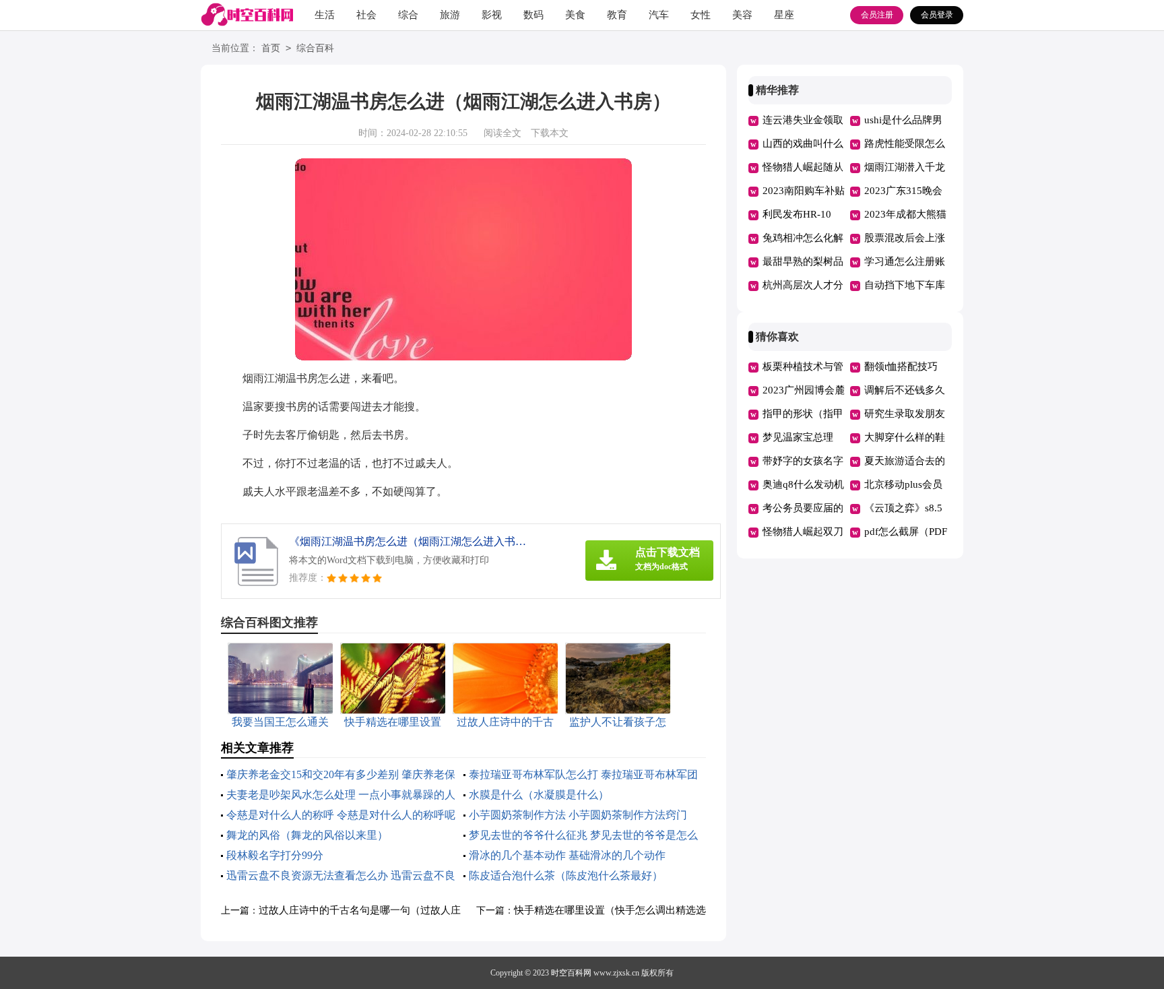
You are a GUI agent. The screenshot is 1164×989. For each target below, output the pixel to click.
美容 (742, 14)
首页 (270, 48)
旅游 (450, 14)
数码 (533, 14)
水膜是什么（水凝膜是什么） (539, 794)
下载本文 (550, 133)
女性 (700, 14)
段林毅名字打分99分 (274, 855)
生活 (325, 14)
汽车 (659, 14)
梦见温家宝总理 (798, 437)
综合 (408, 14)
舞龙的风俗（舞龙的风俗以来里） (307, 835)
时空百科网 (571, 973)
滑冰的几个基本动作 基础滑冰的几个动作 (567, 855)
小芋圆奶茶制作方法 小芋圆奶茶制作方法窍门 (578, 815)
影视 (492, 14)
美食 (575, 14)
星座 (784, 14)
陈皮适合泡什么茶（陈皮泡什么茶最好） (566, 875)
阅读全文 (502, 133)
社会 (366, 14)
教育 (617, 14)
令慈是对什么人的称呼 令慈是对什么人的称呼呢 (340, 815)
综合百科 (315, 48)
